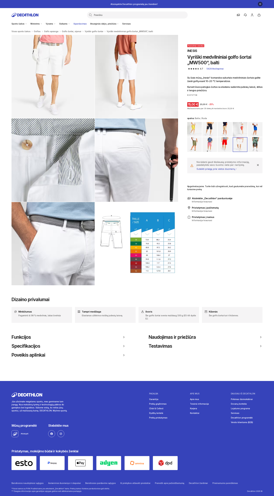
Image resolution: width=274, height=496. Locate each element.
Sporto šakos (18, 23)
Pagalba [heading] (153, 394)
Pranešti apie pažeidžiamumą (169, 483)
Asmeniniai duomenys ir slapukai (64, 483)
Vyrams (50, 23)
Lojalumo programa (240, 408)
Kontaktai (194, 413)
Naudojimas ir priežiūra (172, 337)
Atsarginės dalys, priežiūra (103, 23)
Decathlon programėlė (242, 417)
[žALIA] (194, 144)
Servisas (126, 23)
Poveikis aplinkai (28, 355)
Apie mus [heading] (194, 394)
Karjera (193, 408)
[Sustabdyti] (260, 4)
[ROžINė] (209, 144)
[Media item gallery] (95, 160)
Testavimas (160, 346)
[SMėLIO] (225, 129)
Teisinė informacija (199, 404)
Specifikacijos (26, 346)
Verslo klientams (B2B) (242, 422)
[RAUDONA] (225, 144)
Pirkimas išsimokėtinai (242, 399)
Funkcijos (21, 337)
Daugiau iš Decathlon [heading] (243, 394)
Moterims (35, 23)
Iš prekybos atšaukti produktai (135, 483)
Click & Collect (156, 408)
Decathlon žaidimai (198, 483)
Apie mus (194, 399)
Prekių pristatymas (158, 417)
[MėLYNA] (209, 129)
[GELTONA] (194, 129)
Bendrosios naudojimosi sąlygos (28, 483)
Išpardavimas (80, 23)
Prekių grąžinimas (158, 404)
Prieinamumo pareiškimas (225, 483)
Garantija (153, 399)
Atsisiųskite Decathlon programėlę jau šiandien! (134, 4)
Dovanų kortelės (239, 404)
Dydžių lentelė (156, 413)
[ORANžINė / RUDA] (240, 129)
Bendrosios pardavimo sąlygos (100, 483)
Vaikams (63, 23)
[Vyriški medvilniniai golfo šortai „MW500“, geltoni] (53, 76)
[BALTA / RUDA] (240, 144)
